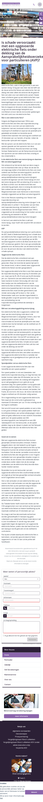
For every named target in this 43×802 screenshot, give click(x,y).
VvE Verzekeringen (11, 670)
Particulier (8, 660)
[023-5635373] (34, 4)
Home (6, 655)
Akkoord (34, 792)
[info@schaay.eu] (41, 23)
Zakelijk (7, 665)
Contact (7, 684)
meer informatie (21, 716)
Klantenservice (10, 675)
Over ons (8, 679)
